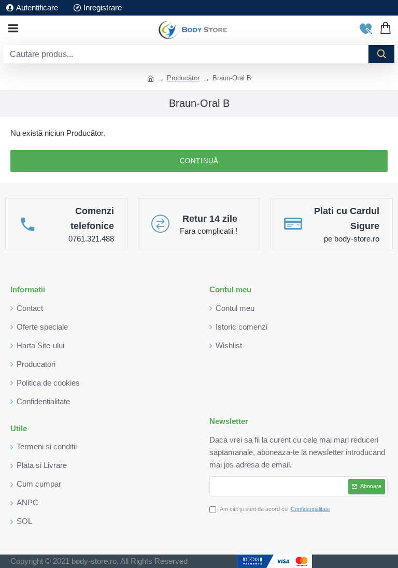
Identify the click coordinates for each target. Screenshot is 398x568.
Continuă (199, 161)
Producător (183, 78)
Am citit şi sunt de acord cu (275, 509)
